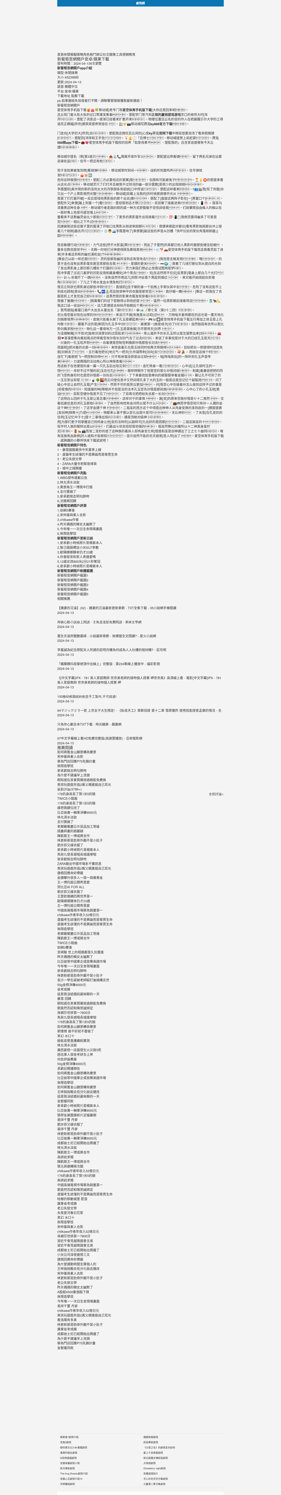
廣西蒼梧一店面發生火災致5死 (79, 1049)
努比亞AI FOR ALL (71, 886)
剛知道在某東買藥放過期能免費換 (81, 1003)
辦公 (99, 54)
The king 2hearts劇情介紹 (74, 1473)
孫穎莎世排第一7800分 (73, 1012)
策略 (80, 54)
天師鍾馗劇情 (67, 1484)
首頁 (60, 54)
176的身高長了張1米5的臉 (76, 793)
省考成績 (63, 989)
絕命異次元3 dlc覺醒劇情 (73, 1447)
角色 (86, 54)
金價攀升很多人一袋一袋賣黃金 (80, 877)
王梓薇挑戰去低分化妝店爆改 (78, 1091)
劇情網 (140, 3)
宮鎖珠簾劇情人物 (70, 1463)
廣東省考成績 (67, 1203)
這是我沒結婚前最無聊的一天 (78, 994)
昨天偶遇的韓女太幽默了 (75, 956)
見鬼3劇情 (65, 1442)
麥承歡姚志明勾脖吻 (72, 859)
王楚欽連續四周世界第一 (75, 896)
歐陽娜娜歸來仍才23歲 (73, 900)
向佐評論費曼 (67, 1059)
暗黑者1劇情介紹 (69, 1437)
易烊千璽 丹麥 (67, 1119)
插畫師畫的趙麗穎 (70, 831)
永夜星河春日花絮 (70, 1212)
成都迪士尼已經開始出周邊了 (78, 1143)
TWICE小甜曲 (67, 798)
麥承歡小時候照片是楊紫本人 (78, 849)
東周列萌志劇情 (68, 1452)
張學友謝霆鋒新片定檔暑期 (76, 1115)
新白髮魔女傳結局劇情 (155, 1457)
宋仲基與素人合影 (70, 1226)
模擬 (73, 54)
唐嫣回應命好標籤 (70, 872)
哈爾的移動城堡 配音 (72, 1198)
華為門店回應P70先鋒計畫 (76, 1343)
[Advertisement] (140, 29)
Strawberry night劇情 (154, 1468)
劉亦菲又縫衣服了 (70, 845)
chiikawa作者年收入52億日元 (78, 914)
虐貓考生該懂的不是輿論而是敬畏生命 (85, 919)
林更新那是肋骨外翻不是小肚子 (80, 840)
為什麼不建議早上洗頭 (73, 1338)
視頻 (125, 54)
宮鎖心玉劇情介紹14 (71, 1478)
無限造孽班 (65, 928)
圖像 (112, 54)
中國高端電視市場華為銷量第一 (80, 910)
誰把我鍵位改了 (68, 807)
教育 (132, 54)
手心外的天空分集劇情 (155, 1478)
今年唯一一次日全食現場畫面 (78, 966)
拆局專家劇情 (150, 1442)
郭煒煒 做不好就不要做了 (75, 1031)
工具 (119, 54)
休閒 (67, 54)
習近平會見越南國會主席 (75, 1240)
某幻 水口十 (65, 1035)
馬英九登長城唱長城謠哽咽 (76, 854)
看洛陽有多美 (67, 1319)
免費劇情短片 (150, 1473)
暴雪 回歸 (64, 998)
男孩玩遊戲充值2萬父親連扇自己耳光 (84, 868)
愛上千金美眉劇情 (153, 1452)
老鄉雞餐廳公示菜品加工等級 (78, 826)
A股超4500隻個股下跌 (73, 1291)
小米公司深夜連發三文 (73, 1254)
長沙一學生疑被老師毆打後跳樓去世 (83, 980)
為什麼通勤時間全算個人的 (76, 1264)
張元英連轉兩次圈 (70, 1166)
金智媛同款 (65, 1101)
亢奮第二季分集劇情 (154, 1484)
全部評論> (216, 793)
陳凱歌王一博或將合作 (73, 835)
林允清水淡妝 (67, 817)
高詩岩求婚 (65, 1157)
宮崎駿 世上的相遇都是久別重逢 (80, 952)
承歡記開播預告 (68, 1068)
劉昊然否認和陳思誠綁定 (75, 1008)
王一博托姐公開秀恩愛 (73, 882)
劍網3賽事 (64, 947)
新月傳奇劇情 (67, 1468)
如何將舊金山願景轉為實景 (76, 1026)
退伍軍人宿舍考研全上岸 (75, 1054)
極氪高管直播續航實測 (73, 1040)
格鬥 (93, 54)
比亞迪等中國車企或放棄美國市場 (81, 961)
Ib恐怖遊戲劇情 (68, 1457)
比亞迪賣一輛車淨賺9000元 (77, 812)
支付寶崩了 (65, 821)
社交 (106, 54)
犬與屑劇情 (149, 1463)
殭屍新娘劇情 (150, 1437)
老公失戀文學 (67, 1208)
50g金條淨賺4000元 (71, 984)
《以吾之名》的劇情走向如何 (159, 1447)
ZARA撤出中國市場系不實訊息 (79, 863)
